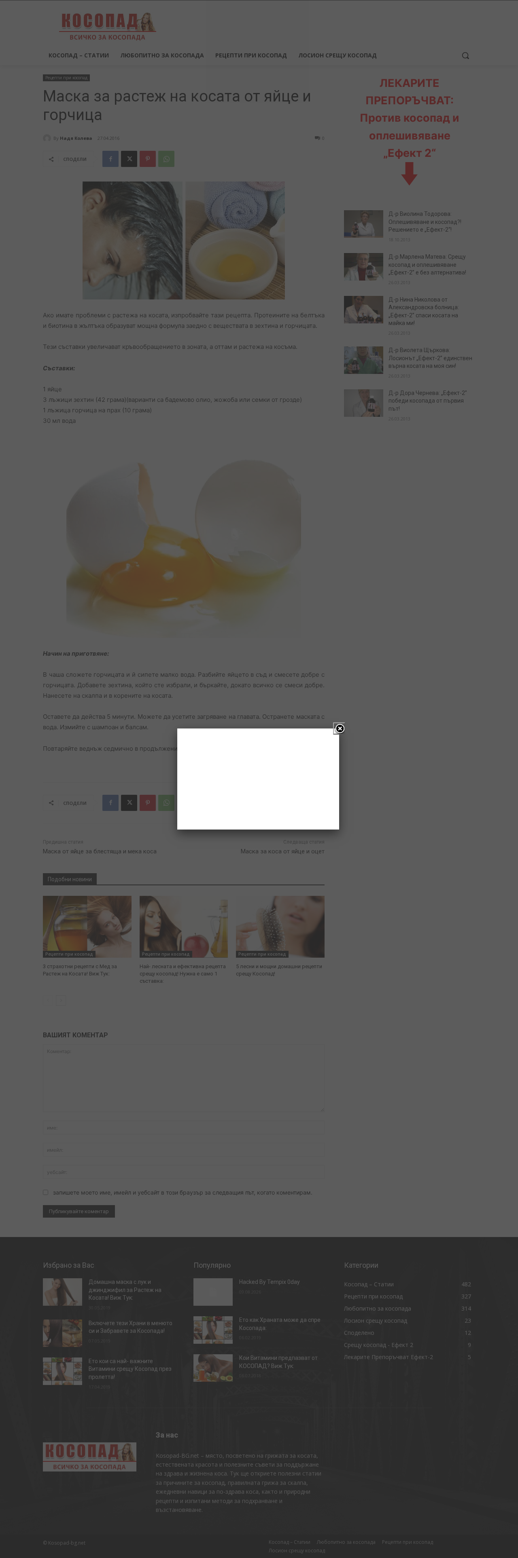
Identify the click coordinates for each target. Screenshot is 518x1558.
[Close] (339, 728)
